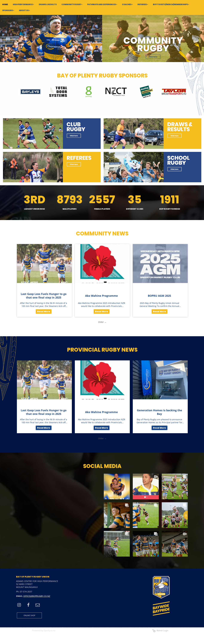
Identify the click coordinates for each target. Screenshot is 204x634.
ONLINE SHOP (29, 615)
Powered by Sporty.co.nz (43, 630)
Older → (102, 322)
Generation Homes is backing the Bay (159, 412)
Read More (43, 311)
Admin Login (162, 630)
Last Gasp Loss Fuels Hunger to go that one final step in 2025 (43, 295)
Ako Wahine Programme (101, 295)
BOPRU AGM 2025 (159, 295)
